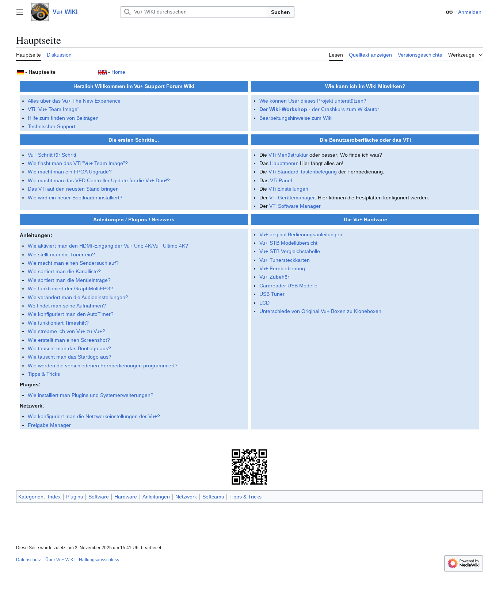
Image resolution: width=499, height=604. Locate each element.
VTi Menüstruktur (288, 155)
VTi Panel (281, 180)
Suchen (280, 12)
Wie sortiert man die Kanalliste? (64, 271)
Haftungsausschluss (99, 559)
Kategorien (30, 497)
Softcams (213, 497)
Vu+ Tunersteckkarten (284, 260)
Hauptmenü (283, 163)
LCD (264, 303)
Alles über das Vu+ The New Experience (74, 101)
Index (54, 497)
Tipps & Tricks (44, 374)
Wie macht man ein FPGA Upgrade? (70, 172)
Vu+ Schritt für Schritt (52, 155)
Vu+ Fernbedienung (282, 268)
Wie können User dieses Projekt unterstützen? (312, 101)
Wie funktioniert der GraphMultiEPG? (70, 288)
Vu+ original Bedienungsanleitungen (300, 234)
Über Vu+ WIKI (60, 559)
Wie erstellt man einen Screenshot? (69, 340)
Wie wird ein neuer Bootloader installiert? (75, 197)
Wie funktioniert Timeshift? (58, 323)
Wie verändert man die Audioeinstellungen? (78, 297)
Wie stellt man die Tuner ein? (61, 254)
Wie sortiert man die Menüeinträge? (69, 280)
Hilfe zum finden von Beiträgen (63, 118)
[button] (20, 12)
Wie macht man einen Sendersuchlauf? (73, 263)
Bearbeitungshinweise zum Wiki (295, 118)
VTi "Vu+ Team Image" (53, 109)
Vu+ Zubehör (274, 277)
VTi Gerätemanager (292, 197)
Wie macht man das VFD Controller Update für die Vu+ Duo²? (99, 180)
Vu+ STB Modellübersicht (288, 243)
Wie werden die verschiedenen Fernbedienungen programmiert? (103, 365)
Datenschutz (28, 559)
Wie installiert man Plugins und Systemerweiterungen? (90, 395)
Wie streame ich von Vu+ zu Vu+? (66, 331)
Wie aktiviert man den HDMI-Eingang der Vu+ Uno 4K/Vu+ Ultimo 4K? (108, 246)
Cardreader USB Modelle (288, 285)
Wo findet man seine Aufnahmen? (67, 306)
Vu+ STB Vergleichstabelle (289, 251)
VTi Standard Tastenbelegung (302, 172)
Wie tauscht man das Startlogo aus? (69, 357)
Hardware (125, 497)
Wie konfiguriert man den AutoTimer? (71, 314)
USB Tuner (272, 294)
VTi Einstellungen (288, 189)
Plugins (74, 497)
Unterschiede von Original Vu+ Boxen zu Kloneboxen (320, 311)
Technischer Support (51, 126)
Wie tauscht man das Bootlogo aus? (69, 348)
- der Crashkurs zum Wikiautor (319, 109)
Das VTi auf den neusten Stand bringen (73, 189)
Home (118, 72)
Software (98, 497)
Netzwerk (186, 497)
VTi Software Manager (295, 206)
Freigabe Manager (49, 425)
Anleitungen (156, 497)
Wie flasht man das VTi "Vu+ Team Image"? (78, 163)
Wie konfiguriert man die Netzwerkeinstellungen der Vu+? (94, 416)
